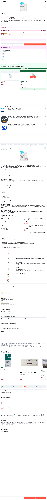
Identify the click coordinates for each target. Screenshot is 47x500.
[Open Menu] (2, 2)
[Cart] (45, 2)
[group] (23, 6)
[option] (4, 145)
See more (2, 295)
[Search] (43, 2)
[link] (5, 1)
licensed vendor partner (4, 422)
